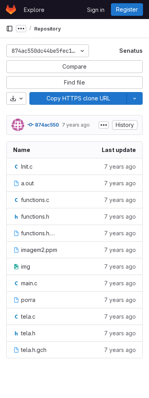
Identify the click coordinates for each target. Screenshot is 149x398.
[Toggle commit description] (104, 125)
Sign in (95, 9)
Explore (34, 9)
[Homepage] (10, 9)
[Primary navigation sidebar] (9, 28)
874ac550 (46, 125)
